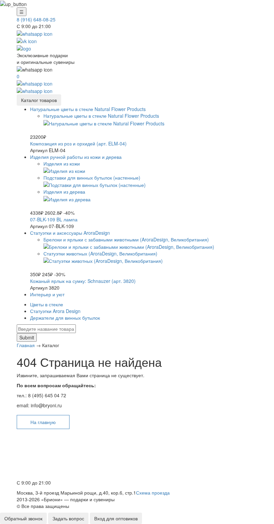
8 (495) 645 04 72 (37, 467)
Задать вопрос (68, 518)
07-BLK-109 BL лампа (54, 219)
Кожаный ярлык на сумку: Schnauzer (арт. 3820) (83, 281)
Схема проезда (153, 492)
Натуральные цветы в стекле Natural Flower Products (88, 109)
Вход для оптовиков (116, 518)
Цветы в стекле (46, 304)
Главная (26, 345)
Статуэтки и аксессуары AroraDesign (70, 232)
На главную (43, 422)
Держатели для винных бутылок (65, 317)
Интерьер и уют (47, 294)
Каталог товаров (39, 100)
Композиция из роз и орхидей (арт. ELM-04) (78, 143)
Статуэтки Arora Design (55, 311)
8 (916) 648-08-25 (36, 19)
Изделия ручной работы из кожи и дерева (76, 156)
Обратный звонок (23, 518)
